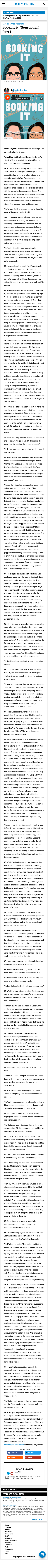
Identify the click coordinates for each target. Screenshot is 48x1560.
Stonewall (8, 1538)
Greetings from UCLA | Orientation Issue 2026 (20, 16)
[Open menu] (3, 4)
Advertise (8, 1532)
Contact (8, 1527)
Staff (7, 1536)
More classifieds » (38, 1520)
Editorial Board (11, 1540)
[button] (44, 4)
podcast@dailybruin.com (14, 1445)
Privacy (8, 1542)
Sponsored (9, 1534)
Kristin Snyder (20, 90)
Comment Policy (8, 1546)
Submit (7, 1529)
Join (6, 1553)
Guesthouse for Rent (10, 1505)
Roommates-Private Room (12, 1497)
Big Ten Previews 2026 (12, 18)
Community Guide (9, 1550)
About (7, 1525)
